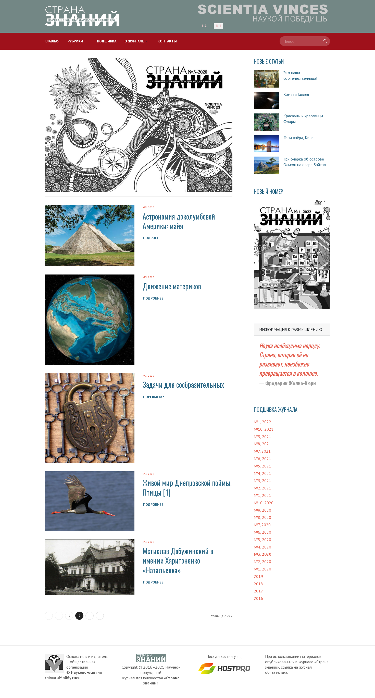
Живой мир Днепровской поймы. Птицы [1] (187, 487)
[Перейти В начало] (49, 616)
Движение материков (172, 286)
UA (204, 25)
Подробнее (153, 238)
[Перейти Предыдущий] (59, 616)
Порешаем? (153, 397)
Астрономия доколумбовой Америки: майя (179, 221)
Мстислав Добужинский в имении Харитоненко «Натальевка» (178, 560)
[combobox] (304, 41)
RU (218, 25)
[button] (78, 41)
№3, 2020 (148, 207)
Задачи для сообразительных (183, 384)
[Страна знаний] (82, 16)
